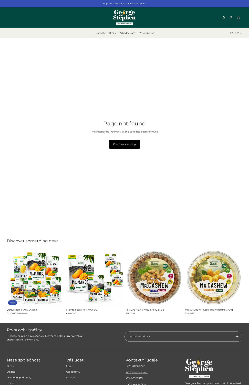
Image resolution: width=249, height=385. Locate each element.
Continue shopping (124, 144)
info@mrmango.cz (137, 372)
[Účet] (231, 17)
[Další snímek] (59, 278)
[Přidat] (59, 301)
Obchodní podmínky (19, 377)
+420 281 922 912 (135, 366)
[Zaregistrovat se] (237, 336)
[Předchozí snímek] (12, 278)
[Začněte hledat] (224, 17)
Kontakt (71, 377)
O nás (10, 366)
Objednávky (73, 371)
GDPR (10, 383)
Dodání (11, 371)
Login (69, 366)
